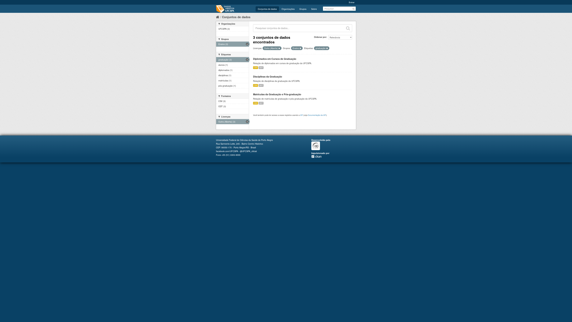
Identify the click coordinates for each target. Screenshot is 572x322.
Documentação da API (317, 115)
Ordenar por (320, 36)
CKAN (316, 156)
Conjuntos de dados (267, 8)
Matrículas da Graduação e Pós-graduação (277, 94)
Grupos (302, 8)
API (301, 115)
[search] (348, 28)
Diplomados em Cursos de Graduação (274, 59)
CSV (255, 67)
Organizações (288, 8)
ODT (261, 67)
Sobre (314, 8)
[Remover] (279, 48)
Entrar (352, 2)
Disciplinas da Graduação (267, 76)
